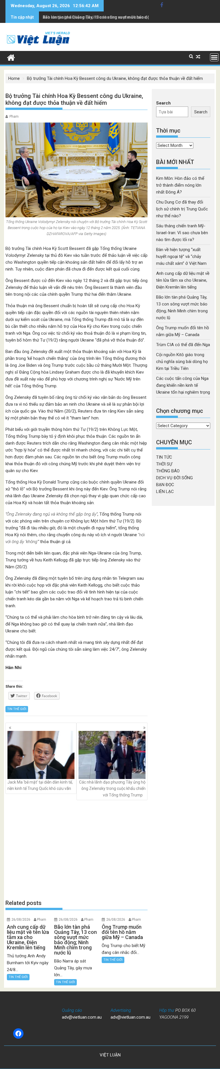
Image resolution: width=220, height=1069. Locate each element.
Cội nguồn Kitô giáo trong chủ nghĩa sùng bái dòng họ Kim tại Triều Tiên (182, 361)
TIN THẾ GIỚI (16, 709)
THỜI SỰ (164, 464)
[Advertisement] (76, 849)
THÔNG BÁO (168, 471)
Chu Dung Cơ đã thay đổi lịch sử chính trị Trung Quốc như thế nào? (182, 209)
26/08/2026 (20, 920)
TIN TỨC (164, 457)
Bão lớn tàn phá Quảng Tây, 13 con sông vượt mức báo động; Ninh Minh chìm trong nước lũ (127, 17)
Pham (14, 117)
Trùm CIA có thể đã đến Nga (183, 344)
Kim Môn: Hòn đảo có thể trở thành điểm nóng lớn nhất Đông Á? (180, 185)
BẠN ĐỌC (165, 484)
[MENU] (214, 57)
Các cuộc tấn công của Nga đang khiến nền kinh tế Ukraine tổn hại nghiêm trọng (183, 385)
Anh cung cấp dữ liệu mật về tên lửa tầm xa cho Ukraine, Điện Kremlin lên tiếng (182, 280)
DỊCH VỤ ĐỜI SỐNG (174, 477)
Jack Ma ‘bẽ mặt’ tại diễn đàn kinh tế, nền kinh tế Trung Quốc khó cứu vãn (40, 785)
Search (163, 103)
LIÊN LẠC (165, 491)
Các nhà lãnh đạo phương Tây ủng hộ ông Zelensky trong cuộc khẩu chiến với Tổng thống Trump (112, 788)
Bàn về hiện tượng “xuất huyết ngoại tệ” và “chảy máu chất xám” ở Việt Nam (182, 256)
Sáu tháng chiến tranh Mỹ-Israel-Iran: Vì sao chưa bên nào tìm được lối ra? (182, 232)
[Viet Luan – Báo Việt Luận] (11, 57)
